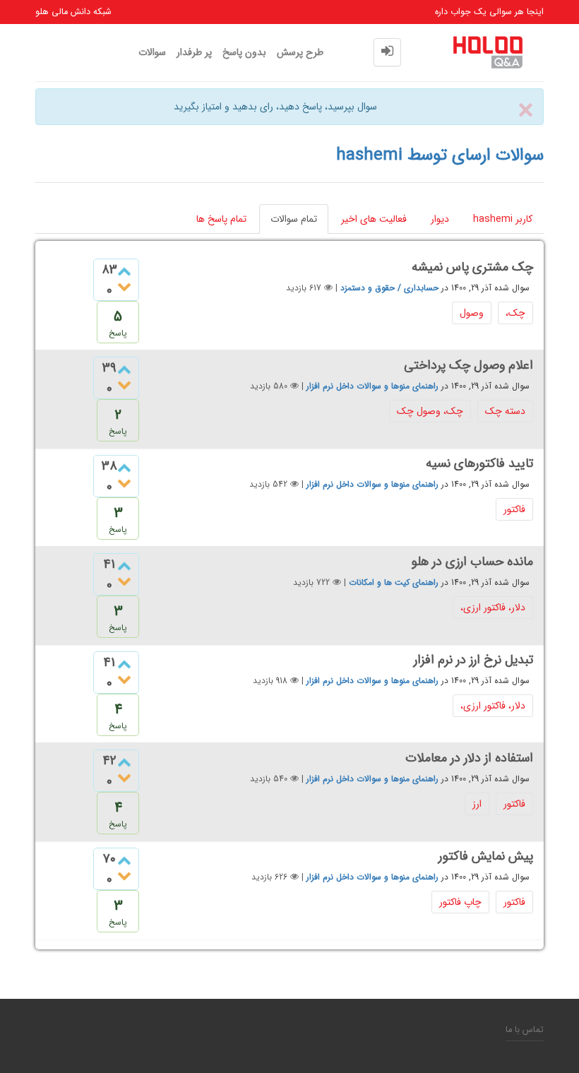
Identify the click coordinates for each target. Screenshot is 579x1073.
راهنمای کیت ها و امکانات (393, 582)
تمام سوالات (293, 219)
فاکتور (514, 509)
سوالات (152, 52)
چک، (515, 313)
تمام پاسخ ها (221, 219)
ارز (477, 804)
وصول (472, 313)
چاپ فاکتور (460, 902)
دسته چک (505, 411)
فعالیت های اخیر (374, 219)
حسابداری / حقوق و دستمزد (389, 288)
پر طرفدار (194, 52)
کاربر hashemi (502, 219)
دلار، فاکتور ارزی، (492, 607)
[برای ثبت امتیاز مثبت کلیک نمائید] (124, 272)
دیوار (440, 219)
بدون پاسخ (244, 52)
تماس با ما (525, 1030)
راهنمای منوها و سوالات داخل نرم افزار (372, 386)
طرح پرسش (300, 52)
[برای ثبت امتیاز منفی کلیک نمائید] (124, 287)
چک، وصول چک (430, 411)
